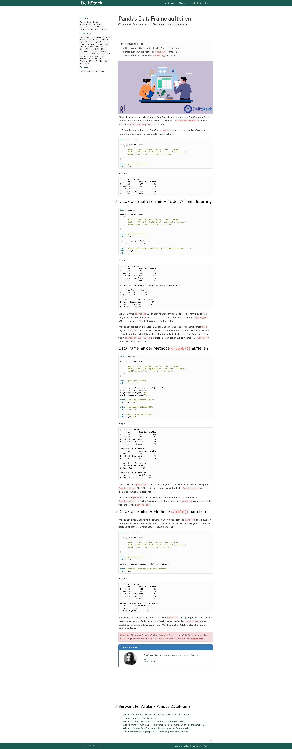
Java (102, 54)
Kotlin (109, 54)
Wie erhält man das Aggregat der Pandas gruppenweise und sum (155, 731)
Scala (106, 61)
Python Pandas (85, 42)
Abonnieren (197, 638)
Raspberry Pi (84, 63)
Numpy (95, 42)
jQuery (103, 49)
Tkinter (95, 22)
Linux (97, 47)
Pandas (161, 24)
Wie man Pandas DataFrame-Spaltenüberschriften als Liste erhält (156, 714)
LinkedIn (151, 660)
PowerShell (104, 39)
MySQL (90, 59)
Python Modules (86, 24)
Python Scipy (84, 37)
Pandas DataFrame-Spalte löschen (140, 717)
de (206, 3)
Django (82, 44)
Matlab (90, 47)
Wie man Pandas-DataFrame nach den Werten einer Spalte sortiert (157, 728)
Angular (103, 51)
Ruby (102, 56)
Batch (95, 39)
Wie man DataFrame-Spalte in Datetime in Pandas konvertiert (154, 721)
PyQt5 (82, 29)
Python (107, 37)
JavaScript (97, 24)
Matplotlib (101, 27)
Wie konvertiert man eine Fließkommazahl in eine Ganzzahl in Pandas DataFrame (164, 724)
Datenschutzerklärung (192, 746)
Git (94, 27)
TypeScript (95, 51)
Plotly (106, 44)
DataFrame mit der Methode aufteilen (151, 51)
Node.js (82, 56)
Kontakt (207, 746)
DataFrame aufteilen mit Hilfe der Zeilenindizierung (152, 48)
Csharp (90, 56)
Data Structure (92, 29)
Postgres (83, 61)
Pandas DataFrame (177, 24)
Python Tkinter (85, 39)
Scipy (102, 71)
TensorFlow (84, 51)
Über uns (178, 746)
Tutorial (168, 3)
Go (98, 54)
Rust (96, 56)
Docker (99, 44)
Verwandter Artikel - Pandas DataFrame (154, 706)
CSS (87, 54)
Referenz (196, 3)
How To (182, 3)
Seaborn (83, 47)
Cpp (81, 49)
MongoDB (99, 59)
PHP (93, 54)
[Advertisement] (9, 44)
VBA (101, 61)
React (82, 54)
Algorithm (103, 29)
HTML (87, 49)
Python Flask (104, 42)
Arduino (83, 59)
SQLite (91, 61)
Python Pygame (97, 37)
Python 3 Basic (85, 22)
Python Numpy (85, 27)
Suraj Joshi (126, 24)
